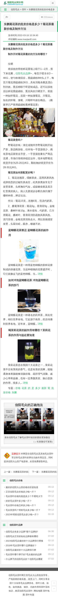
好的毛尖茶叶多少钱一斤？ (19, 501)
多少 (37, 388)
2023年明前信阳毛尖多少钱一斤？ (22, 514)
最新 (43, 388)
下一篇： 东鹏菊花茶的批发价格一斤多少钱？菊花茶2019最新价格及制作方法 (43, 472)
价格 (17, 388)
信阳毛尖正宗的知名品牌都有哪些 (22, 536)
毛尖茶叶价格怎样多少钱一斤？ (21, 505)
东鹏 (14, 392)
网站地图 (38, 591)
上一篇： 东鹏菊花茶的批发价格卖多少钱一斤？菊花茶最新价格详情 (15, 472)
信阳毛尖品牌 (22, 73)
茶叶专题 (30, 594)
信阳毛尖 (15, 9)
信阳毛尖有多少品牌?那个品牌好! (22, 531)
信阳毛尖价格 (16, 480)
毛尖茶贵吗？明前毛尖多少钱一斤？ (23, 510)
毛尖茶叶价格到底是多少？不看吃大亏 (24, 496)
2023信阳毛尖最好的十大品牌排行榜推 (24, 541)
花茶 (24, 388)
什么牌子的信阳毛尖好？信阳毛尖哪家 (24, 559)
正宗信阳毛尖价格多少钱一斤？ (21, 491)
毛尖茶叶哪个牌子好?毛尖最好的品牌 (24, 554)
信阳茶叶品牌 (16, 525)
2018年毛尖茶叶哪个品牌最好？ (21, 545)
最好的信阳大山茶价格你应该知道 (22, 487)
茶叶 (24, 9)
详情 (40, 274)
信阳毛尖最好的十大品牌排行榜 (21, 550)
